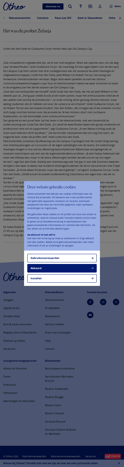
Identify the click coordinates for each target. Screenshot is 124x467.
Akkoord (36, 268)
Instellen (36, 278)
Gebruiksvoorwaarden (45, 258)
